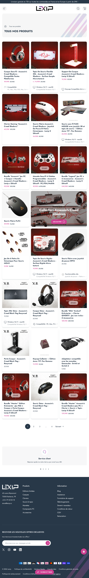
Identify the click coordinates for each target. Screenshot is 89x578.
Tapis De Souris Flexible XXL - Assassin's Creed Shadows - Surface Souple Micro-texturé (44, 75)
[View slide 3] (45, 469)
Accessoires (27, 512)
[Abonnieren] (48, 543)
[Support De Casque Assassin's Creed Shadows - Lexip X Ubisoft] (73, 55)
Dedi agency (56, 574)
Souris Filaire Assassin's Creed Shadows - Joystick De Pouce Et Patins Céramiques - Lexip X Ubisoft (43, 129)
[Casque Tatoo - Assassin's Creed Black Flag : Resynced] (44, 294)
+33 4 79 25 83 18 (8, 500)
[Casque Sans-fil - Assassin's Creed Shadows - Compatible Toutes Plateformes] (15, 55)
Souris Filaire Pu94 (12, 221)
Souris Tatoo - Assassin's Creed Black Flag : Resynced (43, 405)
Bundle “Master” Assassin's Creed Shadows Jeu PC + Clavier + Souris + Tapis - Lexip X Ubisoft (73, 407)
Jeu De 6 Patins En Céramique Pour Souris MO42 (14, 260)
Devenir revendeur (64, 505)
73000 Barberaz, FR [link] (9, 497)
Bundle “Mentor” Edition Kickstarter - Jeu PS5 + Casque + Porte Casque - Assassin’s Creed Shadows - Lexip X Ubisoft (15, 408)
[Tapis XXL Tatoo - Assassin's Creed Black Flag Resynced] (15, 294)
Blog (59, 491)
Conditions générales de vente (68, 569)
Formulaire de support (65, 498)
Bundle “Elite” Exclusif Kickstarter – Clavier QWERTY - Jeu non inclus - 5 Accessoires (73, 314)
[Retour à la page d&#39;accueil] (5, 26)
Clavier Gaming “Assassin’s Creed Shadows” (15, 125)
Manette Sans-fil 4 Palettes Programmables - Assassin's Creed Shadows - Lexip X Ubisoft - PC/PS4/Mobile (44, 180)
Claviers (25, 498)
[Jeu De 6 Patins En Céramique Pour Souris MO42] (15, 242)
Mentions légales (39, 569)
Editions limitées (28, 491)
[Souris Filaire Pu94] (15, 204)
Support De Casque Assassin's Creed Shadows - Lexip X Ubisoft (73, 74)
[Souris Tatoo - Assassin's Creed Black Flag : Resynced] (44, 387)
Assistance (61, 495)
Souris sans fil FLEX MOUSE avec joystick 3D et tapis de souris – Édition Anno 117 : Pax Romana (73, 127)
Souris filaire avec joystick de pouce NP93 (73, 259)
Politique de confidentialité (23, 569)
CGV (59, 512)
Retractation (61, 516)
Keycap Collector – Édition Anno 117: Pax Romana (44, 359)
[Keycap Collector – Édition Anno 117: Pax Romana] (44, 342)
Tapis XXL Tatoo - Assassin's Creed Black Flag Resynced (15, 312)
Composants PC (28, 509)
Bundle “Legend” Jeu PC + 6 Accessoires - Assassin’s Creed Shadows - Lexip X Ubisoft (73, 180)
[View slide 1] (40, 469)
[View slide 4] (48, 469)
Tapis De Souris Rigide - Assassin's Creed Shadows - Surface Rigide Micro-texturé (44, 262)
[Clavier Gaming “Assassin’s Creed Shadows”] (15, 107)
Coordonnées (51, 569)
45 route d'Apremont (9, 493)
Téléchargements (63, 502)
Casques (26, 495)
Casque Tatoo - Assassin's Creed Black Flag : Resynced (43, 313)
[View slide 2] (43, 469)
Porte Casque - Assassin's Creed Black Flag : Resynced (14, 361)
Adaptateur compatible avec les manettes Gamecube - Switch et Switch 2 (71, 362)
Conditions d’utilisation (30, 574)
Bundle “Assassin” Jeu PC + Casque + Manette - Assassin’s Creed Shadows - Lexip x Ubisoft (15, 180)
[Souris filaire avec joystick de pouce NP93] (73, 242)
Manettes (26, 505)
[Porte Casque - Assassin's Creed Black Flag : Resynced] (15, 342)
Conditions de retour (64, 509)
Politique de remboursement (11, 574)
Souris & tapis (28, 502)
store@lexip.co (7, 503)
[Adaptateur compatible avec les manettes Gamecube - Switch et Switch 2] (73, 342)
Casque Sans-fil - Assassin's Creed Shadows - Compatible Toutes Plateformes (15, 75)
